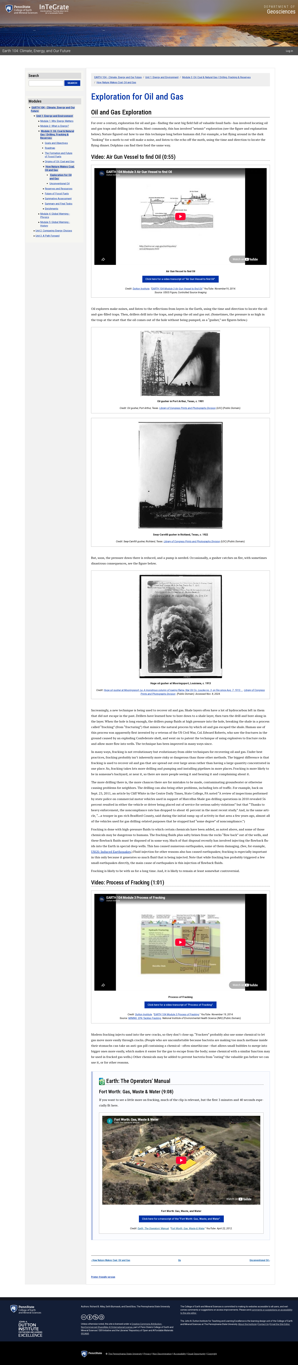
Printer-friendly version (103, 1277)
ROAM (85, 1333)
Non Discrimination (162, 1353)
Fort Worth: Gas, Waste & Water (187, 1228)
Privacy (147, 1353)
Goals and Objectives (56, 143)
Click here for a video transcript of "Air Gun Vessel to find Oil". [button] (180, 279)
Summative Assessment (58, 198)
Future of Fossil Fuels (57, 193)
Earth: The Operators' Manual (153, 1228)
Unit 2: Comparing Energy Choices (54, 230)
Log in (289, 51)
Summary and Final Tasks (58, 203)
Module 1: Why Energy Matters (56, 121)
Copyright (212, 1353)
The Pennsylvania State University (125, 1353)
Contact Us (263, 1324)
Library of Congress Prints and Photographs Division (187, 408)
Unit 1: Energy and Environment (161, 77)
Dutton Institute (141, 288)
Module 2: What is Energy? (54, 126)
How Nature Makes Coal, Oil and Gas (116, 82)
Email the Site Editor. (280, 1324)
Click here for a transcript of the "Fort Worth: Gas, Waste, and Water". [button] (181, 1218)
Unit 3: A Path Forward (47, 235)
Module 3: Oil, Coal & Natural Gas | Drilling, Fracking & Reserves (216, 77)
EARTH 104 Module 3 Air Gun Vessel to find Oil (176, 288)
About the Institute (247, 1324)
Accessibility (180, 1353)
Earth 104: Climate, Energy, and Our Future (36, 51)
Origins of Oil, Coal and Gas (59, 161)
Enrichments (51, 208)
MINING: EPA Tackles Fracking (144, 1018)
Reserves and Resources (58, 188)
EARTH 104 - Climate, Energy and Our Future (118, 77)
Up (179, 1260)
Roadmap (50, 148)
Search (72, 83)
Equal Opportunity (196, 1353)
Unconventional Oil (260, 1260)
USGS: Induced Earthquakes (111, 852)
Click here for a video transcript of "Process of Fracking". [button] (180, 1004)
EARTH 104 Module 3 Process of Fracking (176, 1014)
